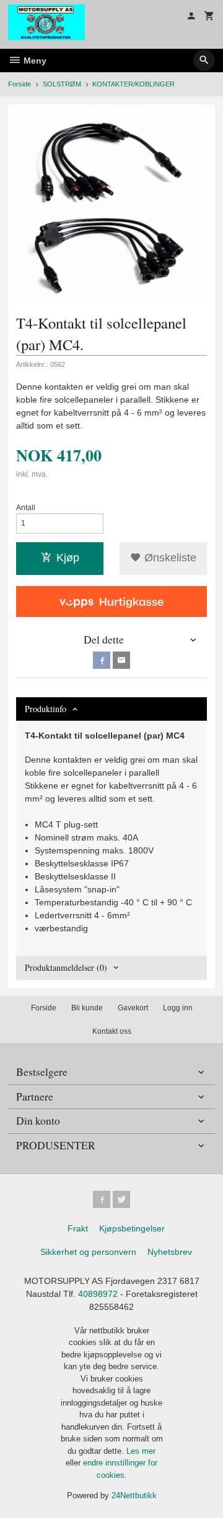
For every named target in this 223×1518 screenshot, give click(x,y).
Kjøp (67, 557)
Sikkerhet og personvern (88, 1252)
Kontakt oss (111, 1031)
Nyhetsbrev (169, 1252)
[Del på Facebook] (101, 660)
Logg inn (178, 1008)
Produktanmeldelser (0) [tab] (66, 967)
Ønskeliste (168, 557)
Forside (19, 84)
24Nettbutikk (134, 1495)
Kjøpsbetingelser (132, 1228)
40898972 (98, 1294)
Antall (25, 507)
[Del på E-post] (121, 660)
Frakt (78, 1228)
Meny (33, 60)
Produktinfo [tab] (45, 709)
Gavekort (133, 1008)
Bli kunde (87, 1008)
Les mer (140, 1451)
